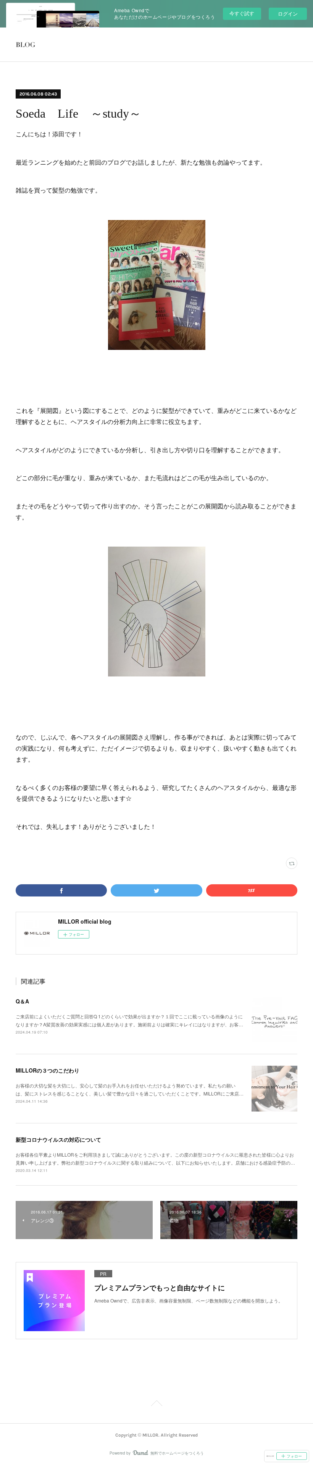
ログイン (288, 13)
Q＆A (22, 1001)
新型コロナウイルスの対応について (58, 1139)
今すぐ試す (241, 13)
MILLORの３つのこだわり (47, 1070)
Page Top (156, 1404)
